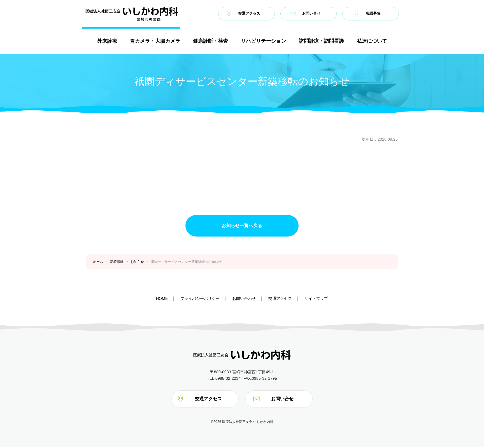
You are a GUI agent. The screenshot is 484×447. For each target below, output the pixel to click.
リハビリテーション (263, 40)
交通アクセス (249, 13)
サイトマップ (316, 298)
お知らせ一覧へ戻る (242, 225)
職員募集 (373, 13)
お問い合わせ (244, 298)
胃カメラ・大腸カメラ (155, 40)
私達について (372, 40)
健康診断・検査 (210, 40)
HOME (162, 298)
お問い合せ (311, 13)
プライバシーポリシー (200, 298)
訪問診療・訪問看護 (321, 40)
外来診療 (107, 40)
